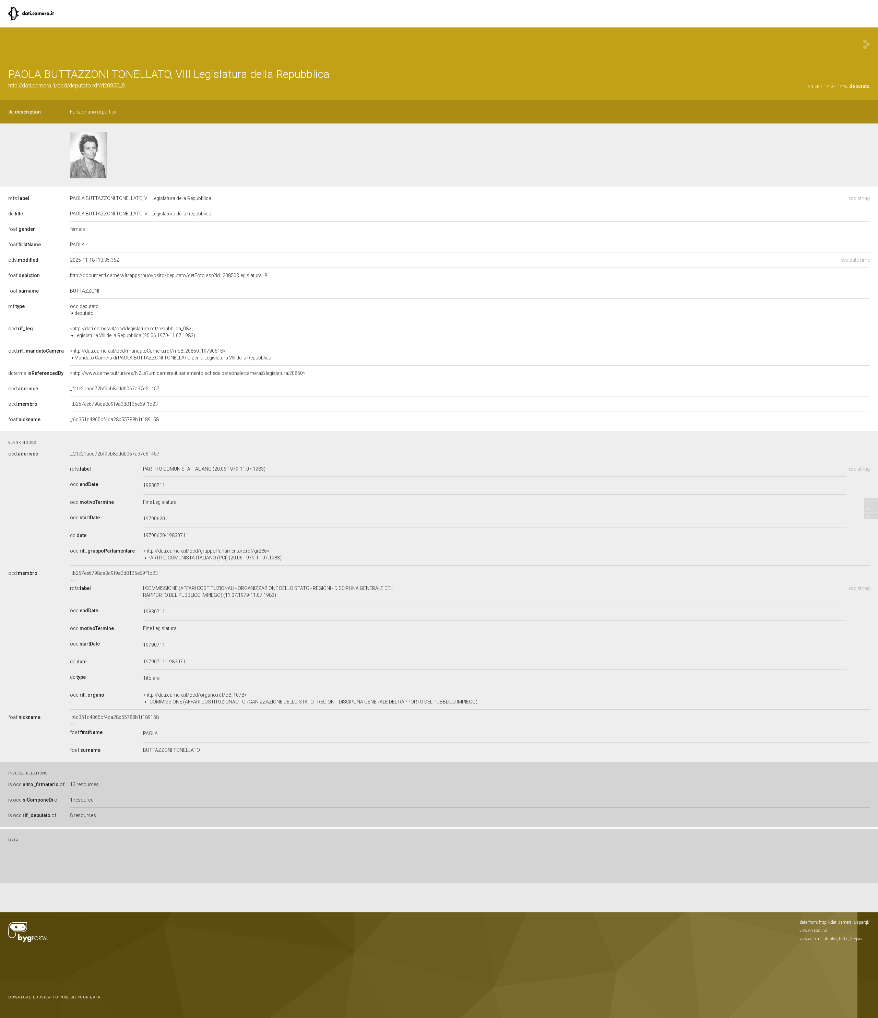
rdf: (16, 306)
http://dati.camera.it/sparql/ (844, 922)
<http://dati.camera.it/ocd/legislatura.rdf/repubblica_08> (132, 332)
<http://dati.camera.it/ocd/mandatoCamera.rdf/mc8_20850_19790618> (170, 354)
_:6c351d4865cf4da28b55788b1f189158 (114, 419)
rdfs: (18, 198)
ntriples (830, 938)
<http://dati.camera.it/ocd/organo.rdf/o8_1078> (310, 698)
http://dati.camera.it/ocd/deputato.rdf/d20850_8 (66, 85)
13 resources (84, 784)
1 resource (81, 800)
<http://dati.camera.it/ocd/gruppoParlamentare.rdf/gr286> (212, 554)
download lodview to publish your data (54, 997)
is (36, 784)
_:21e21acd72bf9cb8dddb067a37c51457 (114, 388)
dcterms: (35, 373)
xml (818, 938)
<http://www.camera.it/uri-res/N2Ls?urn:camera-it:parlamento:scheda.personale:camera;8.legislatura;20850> (188, 373)
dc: (24, 112)
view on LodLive (813, 930)
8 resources (83, 815)
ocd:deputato (84, 310)
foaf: (21, 229)
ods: (23, 260)
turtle (843, 938)
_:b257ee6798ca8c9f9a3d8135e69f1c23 (114, 404)
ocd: (20, 328)
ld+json (857, 938)
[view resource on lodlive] (866, 44)
